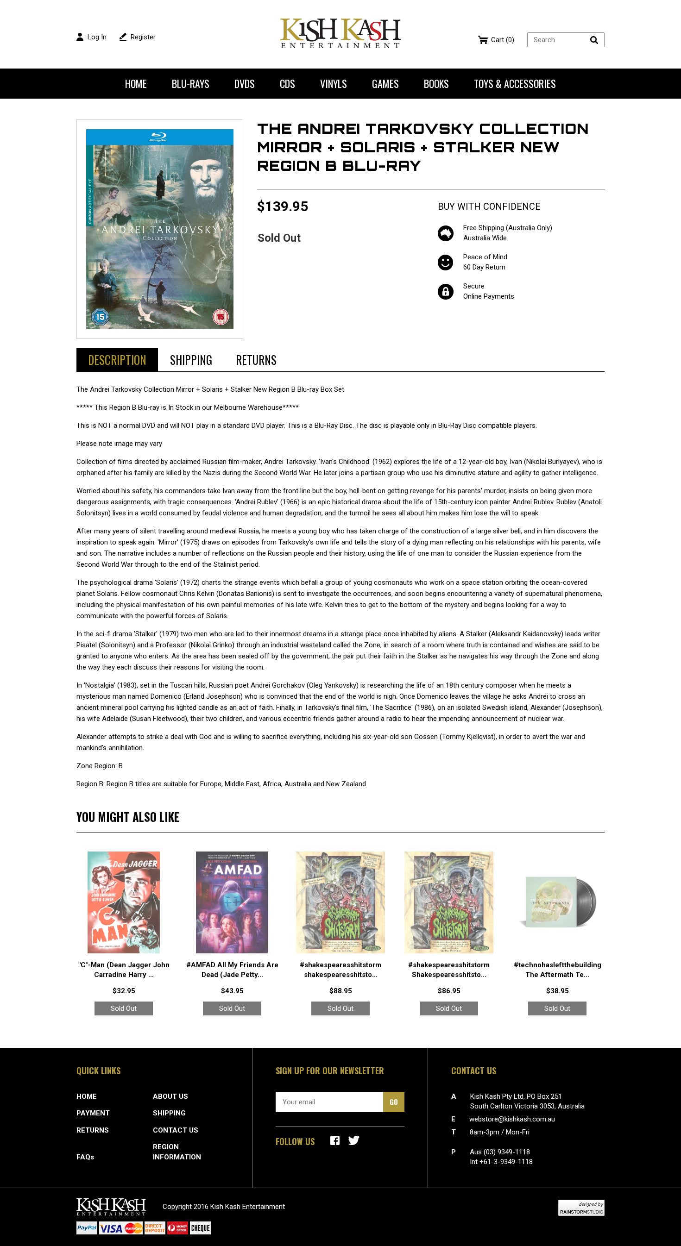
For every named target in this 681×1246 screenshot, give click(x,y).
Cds (287, 83)
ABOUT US (170, 1096)
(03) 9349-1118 (507, 1152)
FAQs (85, 1157)
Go (394, 1101)
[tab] (117, 359)
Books (436, 83)
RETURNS (92, 1130)
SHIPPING (169, 1113)
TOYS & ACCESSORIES (515, 83)
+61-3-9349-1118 (506, 1162)
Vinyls (333, 83)
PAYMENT (93, 1113)
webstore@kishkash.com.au (512, 1119)
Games (385, 83)
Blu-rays (190, 83)
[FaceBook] (335, 1140)
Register (143, 37)
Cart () (502, 40)
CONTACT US (175, 1130)
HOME (86, 1096)
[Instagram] (353, 1140)
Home (136, 83)
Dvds (244, 83)
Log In (97, 37)
